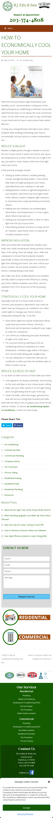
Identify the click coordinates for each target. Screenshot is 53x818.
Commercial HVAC (12, 450)
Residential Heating (12, 478)
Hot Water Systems (26, 730)
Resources (9, 495)
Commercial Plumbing (14, 455)
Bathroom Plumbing (26, 699)
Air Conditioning (26, 60)
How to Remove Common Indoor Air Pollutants (25, 530)
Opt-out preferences (25, 814)
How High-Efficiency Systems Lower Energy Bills (25, 536)
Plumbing (26, 695)
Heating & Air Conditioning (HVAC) (26, 702)
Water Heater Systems (26, 713)
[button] (49, 781)
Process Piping (10, 472)
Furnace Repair (26, 706)
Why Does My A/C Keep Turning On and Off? (24, 525)
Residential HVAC (11, 483)
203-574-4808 (26, 19)
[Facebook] (31, 773)
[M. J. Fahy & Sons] (26, 6)
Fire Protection (11, 467)
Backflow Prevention (26, 734)
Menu (10, 28)
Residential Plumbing (13, 489)
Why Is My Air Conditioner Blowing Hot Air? (12, 659)
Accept (26, 807)
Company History (12, 461)
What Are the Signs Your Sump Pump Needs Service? (27, 510)
